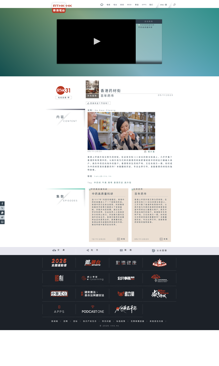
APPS (143, 6)
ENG (162, 5)
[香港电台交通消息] (54, 250)
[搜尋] (174, 4)
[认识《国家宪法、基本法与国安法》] (92, 294)
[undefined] (102, 5)
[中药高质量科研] (146, 25)
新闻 (121, 6)
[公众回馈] (154, 251)
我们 (150, 6)
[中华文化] (59, 294)
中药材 (97, 183)
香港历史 (118, 183)
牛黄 (104, 183)
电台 (114, 6)
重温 (136, 6)
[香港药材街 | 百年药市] (121, 131)
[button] (96, 41)
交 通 (61, 250)
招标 (76, 321)
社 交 (95, 250)
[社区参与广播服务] (159, 278)
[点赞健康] (126, 263)
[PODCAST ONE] (92, 309)
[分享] (88, 250)
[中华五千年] (126, 309)
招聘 (66, 321)
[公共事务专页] (126, 278)
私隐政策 (121, 321)
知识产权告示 (90, 321)
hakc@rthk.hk (103, 176)
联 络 (128, 250)
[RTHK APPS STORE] (59, 309)
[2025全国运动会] (59, 263)
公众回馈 (162, 251)
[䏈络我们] (121, 250)
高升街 (128, 183)
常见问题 (107, 321)
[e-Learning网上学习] (92, 278)
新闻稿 (55, 321)
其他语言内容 (157, 321)
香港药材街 (111, 91)
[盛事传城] (159, 294)
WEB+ (128, 6)
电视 (107, 6)
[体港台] (92, 263)
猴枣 (110, 183)
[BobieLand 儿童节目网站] (159, 263)
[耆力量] (126, 294)
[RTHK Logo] (60, 6)
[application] (96, 41)
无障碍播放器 (138, 321)
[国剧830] (59, 278)
